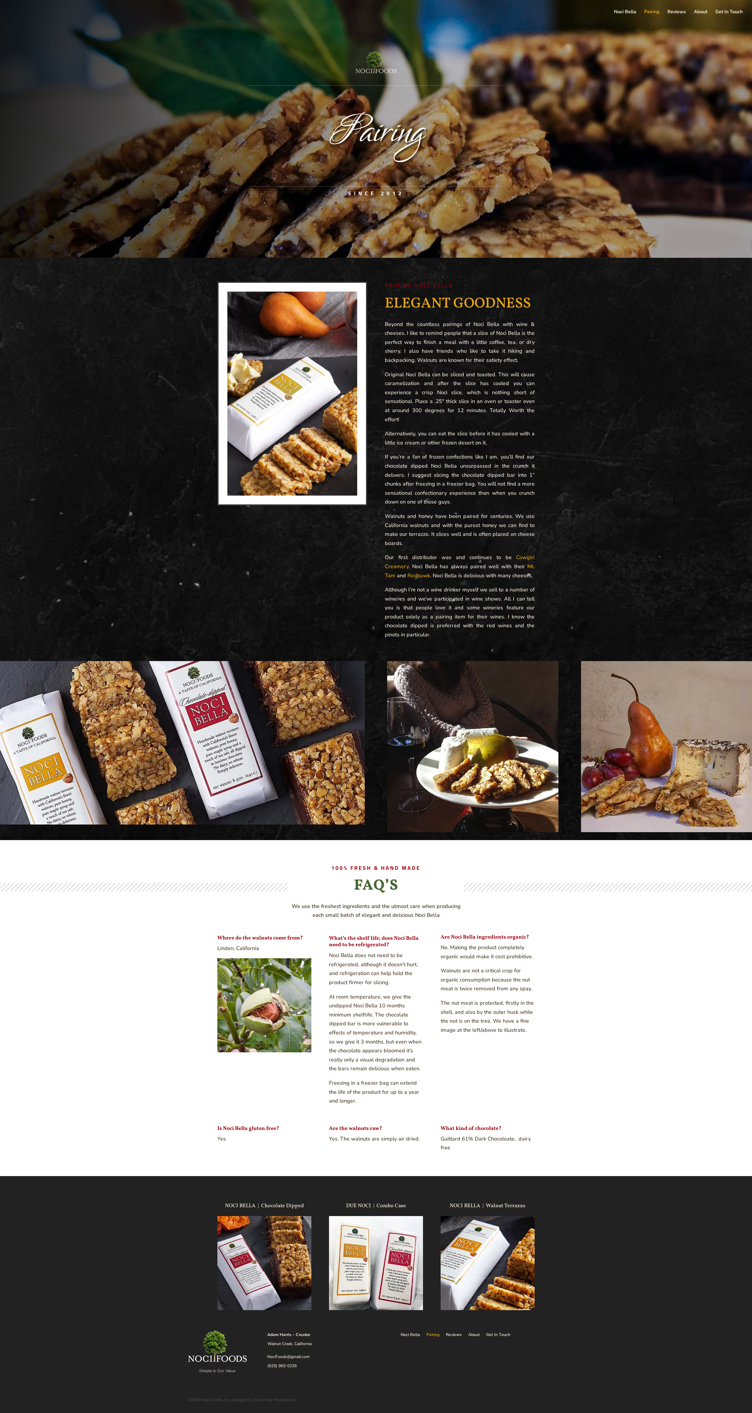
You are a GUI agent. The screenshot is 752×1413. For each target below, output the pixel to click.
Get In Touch (729, 12)
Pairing (651, 12)
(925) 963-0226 (282, 1366)
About (700, 12)
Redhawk (418, 575)
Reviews (676, 12)
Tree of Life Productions (274, 1400)
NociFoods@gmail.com (288, 1357)
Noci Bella (625, 12)
